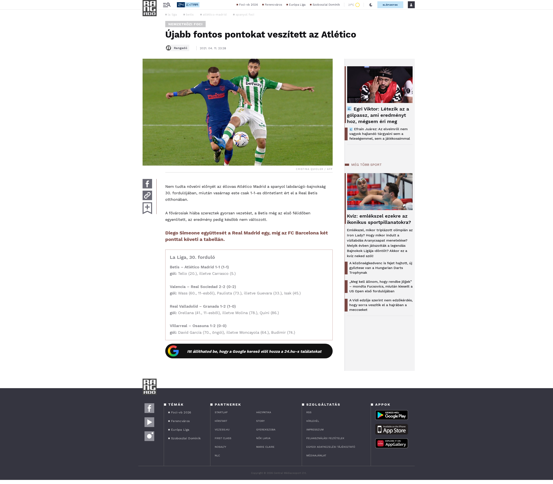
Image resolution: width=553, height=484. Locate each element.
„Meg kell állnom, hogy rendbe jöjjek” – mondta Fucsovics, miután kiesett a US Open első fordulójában (381, 286)
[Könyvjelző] (147, 208)
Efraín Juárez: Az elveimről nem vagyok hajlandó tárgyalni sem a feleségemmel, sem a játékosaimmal (379, 134)
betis (190, 14)
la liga (172, 14)
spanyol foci (245, 14)
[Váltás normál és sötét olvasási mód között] (370, 4)
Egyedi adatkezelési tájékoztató (330, 446)
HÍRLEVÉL (312, 420)
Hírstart (221, 420)
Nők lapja (263, 438)
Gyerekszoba (265, 429)
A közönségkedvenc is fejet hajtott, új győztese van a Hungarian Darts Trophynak (380, 268)
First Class (223, 438)
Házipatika (263, 412)
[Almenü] (167, 5)
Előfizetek (390, 5)
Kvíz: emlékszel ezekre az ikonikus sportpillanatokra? (379, 219)
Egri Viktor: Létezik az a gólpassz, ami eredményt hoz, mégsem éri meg (378, 115)
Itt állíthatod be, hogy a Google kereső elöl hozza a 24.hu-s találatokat (254, 351)
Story (260, 420)
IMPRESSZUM (315, 429)
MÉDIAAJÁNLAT (316, 455)
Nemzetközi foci (185, 24)
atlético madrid (215, 14)
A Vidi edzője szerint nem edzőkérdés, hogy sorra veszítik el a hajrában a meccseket (381, 305)
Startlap (221, 412)
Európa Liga (297, 4)
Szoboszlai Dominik (326, 4)
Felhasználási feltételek (325, 438)
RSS (308, 412)
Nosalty (220, 446)
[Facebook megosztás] (147, 183)
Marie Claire (265, 446)
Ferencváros (273, 4)
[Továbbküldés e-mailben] (147, 195)
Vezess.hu (222, 429)
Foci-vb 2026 (248, 4)
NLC (217, 455)
